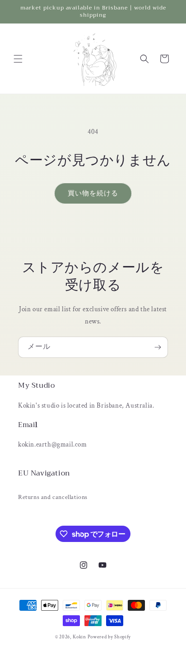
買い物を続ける (93, 193)
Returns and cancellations (53, 497)
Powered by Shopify (109, 637)
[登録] (157, 347)
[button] (18, 59)
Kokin (80, 637)
